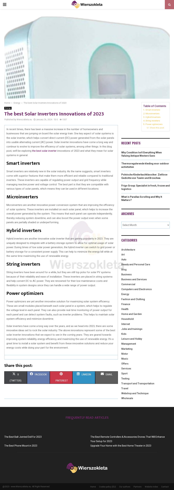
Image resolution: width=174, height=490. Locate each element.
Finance (125, 304)
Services (126, 368)
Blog (124, 269)
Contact (165, 487)
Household (127, 319)
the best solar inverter (44, 150)
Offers (124, 363)
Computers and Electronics (136, 289)
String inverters (152, 120)
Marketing (127, 349)
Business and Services (134, 279)
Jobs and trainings (131, 329)
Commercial (128, 284)
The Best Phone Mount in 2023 (20, 445)
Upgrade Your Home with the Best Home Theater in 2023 (120, 445)
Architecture (128, 249)
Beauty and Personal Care (135, 264)
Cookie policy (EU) (107, 487)
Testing (125, 378)
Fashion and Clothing (133, 299)
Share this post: (157, 128)
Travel (124, 388)
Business (126, 274)
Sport (124, 373)
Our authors (124, 487)
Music (124, 358)
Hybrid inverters (153, 117)
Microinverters (152, 113)
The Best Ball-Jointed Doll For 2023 (23, 436)
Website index (151, 487)
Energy (8, 108)
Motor (124, 353)
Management (128, 343)
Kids (123, 334)
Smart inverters (152, 110)
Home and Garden (131, 314)
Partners (138, 487)
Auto (123, 259)
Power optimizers (153, 124)
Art (123, 254)
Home (93, 487)
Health (124, 309)
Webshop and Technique (135, 393)
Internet (125, 324)
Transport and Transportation (137, 383)
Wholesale (127, 398)
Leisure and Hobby (131, 338)
